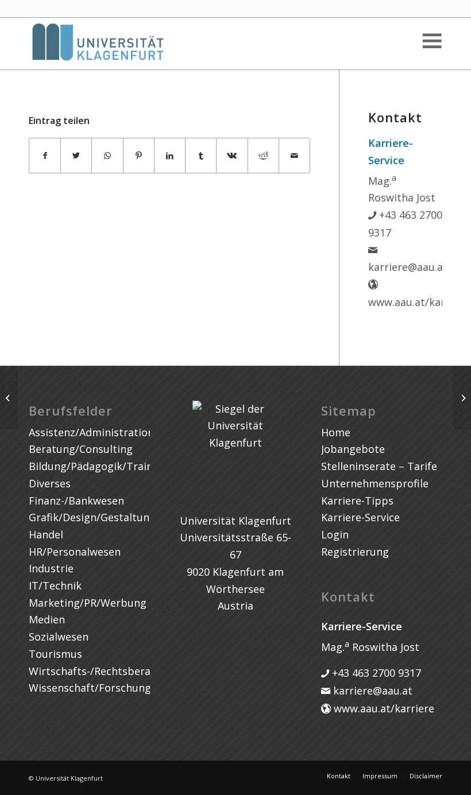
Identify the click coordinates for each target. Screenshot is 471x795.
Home (335, 432)
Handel (46, 534)
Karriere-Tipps (357, 500)
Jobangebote (353, 449)
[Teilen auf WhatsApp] (107, 155)
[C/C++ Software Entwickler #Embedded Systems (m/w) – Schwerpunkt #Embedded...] (9, 397)
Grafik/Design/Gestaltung (92, 517)
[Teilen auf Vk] (232, 155)
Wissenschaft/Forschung (90, 688)
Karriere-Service (360, 517)
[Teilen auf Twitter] (76, 155)
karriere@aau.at (371, 690)
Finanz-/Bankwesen (76, 500)
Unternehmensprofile (374, 483)
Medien (47, 619)
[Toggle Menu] (431, 41)
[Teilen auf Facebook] (44, 155)
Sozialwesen (58, 636)
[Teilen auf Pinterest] (138, 155)
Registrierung (355, 552)
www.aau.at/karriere (382, 708)
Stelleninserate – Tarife (379, 466)
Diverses (50, 483)
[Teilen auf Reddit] (263, 155)
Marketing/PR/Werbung (87, 603)
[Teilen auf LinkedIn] (170, 155)
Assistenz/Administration (91, 432)
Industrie (51, 568)
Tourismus (55, 654)
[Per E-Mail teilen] (294, 155)
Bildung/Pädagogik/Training (98, 466)
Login (335, 534)
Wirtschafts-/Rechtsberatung (101, 671)
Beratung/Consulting (81, 449)
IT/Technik (55, 585)
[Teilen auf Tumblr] (201, 155)
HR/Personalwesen (75, 552)
